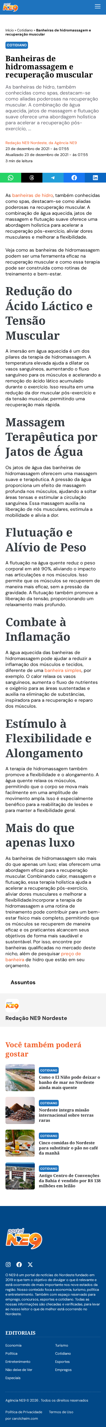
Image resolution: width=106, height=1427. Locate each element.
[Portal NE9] (10, 7)
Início (9, 30)
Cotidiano (25, 30)
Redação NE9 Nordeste (26, 142)
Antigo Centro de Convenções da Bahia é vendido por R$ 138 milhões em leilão (70, 1180)
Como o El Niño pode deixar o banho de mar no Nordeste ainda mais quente (69, 1082)
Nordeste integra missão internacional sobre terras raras (66, 1115)
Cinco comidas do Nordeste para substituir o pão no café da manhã (68, 1148)
